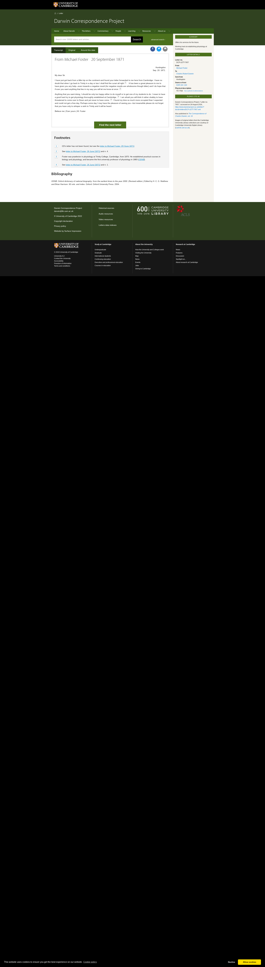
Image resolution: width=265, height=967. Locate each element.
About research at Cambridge (187, 262)
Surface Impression (72, 231)
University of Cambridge (66, 216)
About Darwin (69, 31)
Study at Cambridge (103, 244)
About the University (144, 244)
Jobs (137, 266)
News (137, 259)
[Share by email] (165, 49)
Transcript (58, 50)
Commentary (103, 31)
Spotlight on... (181, 259)
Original (71, 50)
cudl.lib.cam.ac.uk (182, 128)
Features (179, 253)
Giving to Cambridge (143, 269)
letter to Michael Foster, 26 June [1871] (83, 151)
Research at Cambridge (185, 244)
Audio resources (106, 214)
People (118, 31)
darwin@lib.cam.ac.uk (63, 211)
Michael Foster (181, 68)
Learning (131, 31)
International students (103, 256)
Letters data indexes (107, 225)
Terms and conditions (62, 266)
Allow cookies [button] (249, 962)
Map (137, 256)
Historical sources (106, 208)
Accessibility (58, 261)
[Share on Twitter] (159, 49)
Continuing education (103, 259)
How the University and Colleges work (149, 250)
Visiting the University (143, 253)
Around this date (88, 50)
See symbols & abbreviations (193, 91)
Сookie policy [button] (90, 962)
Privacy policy (60, 226)
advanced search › (158, 40)
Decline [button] (231, 962)
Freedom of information (62, 263)
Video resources (106, 219)
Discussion (180, 256)
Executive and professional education (109, 262)
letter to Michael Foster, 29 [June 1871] (117, 146)
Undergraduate (100, 250)
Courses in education (103, 266)
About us (161, 31)
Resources (146, 31)
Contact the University (62, 258)
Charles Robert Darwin (185, 74)
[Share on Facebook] (152, 49)
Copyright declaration (63, 221)
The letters (86, 31)
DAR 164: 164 (181, 85)
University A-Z (59, 256)
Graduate (98, 253)
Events (137, 262)
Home (55, 13)
